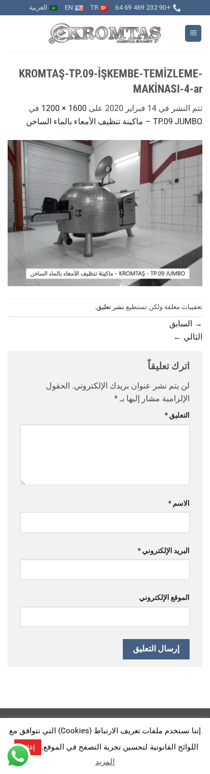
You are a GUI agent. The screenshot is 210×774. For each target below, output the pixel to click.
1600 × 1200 (64, 108)
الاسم (179, 503)
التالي (187, 337)
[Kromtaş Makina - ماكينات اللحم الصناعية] (105, 33)
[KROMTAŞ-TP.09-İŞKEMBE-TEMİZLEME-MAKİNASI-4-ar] (105, 212)
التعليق (177, 415)
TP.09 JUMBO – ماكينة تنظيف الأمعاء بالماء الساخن (114, 121)
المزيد (105, 761)
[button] (193, 33)
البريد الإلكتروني (164, 550)
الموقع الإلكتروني (164, 597)
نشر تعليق (110, 307)
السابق (185, 323)
